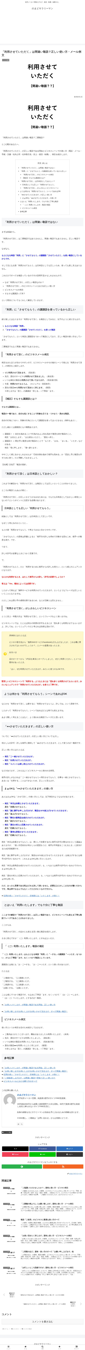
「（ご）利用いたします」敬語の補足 (36, 205)
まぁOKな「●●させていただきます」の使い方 (39, 198)
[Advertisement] (42, 29)
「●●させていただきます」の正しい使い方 (36, 195)
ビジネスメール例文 (29, 208)
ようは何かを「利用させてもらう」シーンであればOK (40, 191)
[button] (69, 1154)
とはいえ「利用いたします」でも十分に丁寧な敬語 (39, 201)
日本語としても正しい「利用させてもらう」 (38, 185)
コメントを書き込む (42, 1321)
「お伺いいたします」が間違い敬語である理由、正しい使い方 (29, 1005)
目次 (39, 163)
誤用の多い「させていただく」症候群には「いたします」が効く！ (32, 896)
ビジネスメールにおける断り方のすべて (20, 1081)
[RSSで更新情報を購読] (21, 1124)
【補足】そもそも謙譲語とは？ (33, 178)
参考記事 (23, 211)
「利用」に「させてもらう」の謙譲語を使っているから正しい (43, 171)
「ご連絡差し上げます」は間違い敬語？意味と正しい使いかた (29, 1078)
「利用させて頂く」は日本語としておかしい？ (37, 181)
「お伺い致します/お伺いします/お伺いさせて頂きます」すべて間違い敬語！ (35, 1011)
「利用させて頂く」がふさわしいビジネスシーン (40, 188)
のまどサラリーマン (26, 1095)
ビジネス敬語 (7, 1132)
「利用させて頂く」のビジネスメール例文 (38, 174)
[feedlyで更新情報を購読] (18, 1124)
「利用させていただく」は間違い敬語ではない (37, 168)
